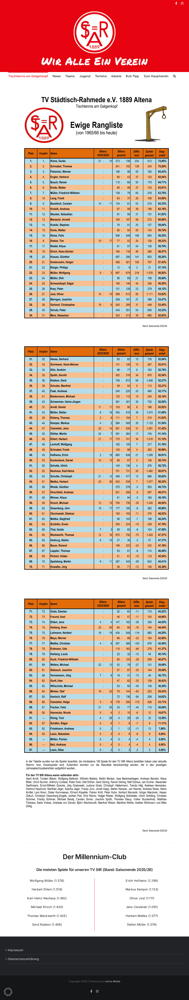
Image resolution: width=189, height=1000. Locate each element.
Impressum (15, 950)
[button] (174, 75)
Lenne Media (112, 981)
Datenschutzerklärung (23, 959)
